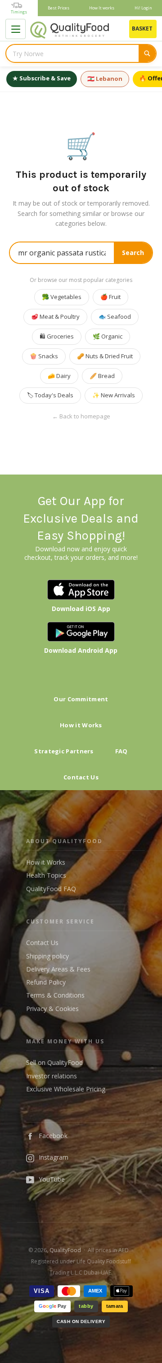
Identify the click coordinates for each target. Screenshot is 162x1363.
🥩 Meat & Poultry (55, 316)
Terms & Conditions (55, 995)
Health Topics (46, 875)
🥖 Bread (102, 376)
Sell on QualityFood (54, 1062)
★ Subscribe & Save (42, 78)
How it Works (81, 725)
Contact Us (81, 777)
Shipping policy (47, 956)
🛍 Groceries (57, 336)
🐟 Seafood (115, 316)
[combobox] (72, 53)
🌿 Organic (107, 336)
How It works (101, 8)
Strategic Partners (63, 751)
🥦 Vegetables (61, 297)
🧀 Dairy (59, 376)
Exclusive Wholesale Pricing (65, 1089)
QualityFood (65, 1250)
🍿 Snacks (44, 356)
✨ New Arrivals (113, 395)
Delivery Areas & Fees (58, 969)
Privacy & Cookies (52, 1008)
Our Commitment (81, 699)
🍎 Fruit (110, 297)
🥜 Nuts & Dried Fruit (105, 356)
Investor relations (51, 1076)
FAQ (121, 751)
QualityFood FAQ (51, 888)
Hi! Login (143, 8)
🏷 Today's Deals (50, 395)
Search (133, 252)
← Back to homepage (81, 416)
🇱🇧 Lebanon (104, 79)
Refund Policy (46, 982)
